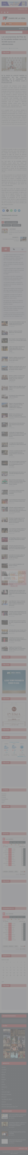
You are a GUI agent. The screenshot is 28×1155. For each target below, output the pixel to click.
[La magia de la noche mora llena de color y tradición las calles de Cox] (5, 622)
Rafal (3, 1082)
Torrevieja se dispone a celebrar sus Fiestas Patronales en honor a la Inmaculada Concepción (17, 1124)
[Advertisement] (14, 137)
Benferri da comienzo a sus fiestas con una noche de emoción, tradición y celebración (17, 415)
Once (3, 802)
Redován (4, 1079)
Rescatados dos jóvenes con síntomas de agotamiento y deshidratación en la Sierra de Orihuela (13, 302)
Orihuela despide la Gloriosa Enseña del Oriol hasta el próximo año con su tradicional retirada (17, 547)
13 (14, 970)
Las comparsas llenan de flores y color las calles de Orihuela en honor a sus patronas (17, 530)
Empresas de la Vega (7, 1104)
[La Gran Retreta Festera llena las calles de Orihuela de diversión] (5, 501)
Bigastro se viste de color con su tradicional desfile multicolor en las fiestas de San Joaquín (17, 368)
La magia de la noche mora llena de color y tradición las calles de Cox (17, 622)
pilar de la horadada (11, 222)
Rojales (3, 1077)
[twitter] (7, 12)
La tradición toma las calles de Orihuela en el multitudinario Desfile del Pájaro (17, 556)
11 (7, 970)
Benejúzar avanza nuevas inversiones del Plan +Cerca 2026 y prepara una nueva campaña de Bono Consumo (14, 308)
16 (24, 970)
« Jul (3, 981)
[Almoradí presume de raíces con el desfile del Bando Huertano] (5, 473)
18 (7, 972)
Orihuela (4, 1067)
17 (3, 972)
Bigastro (3, 1074)
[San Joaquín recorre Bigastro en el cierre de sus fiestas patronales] (5, 340)
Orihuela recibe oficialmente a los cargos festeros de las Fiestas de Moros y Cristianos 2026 (17, 613)
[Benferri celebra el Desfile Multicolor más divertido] (5, 332)
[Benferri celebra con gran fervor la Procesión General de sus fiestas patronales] (5, 359)
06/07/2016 (5, 48)
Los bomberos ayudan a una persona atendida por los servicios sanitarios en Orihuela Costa (13, 284)
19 (10, 972)
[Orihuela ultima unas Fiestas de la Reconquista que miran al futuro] (5, 631)
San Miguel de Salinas (7, 1099)
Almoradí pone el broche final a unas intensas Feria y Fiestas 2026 (17, 425)
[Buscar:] (14, 32)
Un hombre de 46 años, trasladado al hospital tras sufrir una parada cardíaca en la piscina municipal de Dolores (13, 278)
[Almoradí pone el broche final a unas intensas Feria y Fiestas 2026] (5, 424)
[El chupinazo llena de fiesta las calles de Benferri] (5, 397)
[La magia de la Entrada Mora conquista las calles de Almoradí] (5, 444)
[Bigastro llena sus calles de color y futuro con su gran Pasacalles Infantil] (5, 388)
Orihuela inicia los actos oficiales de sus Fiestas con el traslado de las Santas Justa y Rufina (17, 573)
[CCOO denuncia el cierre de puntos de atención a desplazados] (5, 1141)
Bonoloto (4, 794)
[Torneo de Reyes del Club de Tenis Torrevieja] (5, 1133)
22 (21, 972)
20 (14, 972)
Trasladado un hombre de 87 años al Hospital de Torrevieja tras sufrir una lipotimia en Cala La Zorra (13, 296)
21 (17, 972)
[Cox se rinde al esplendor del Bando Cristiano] (5, 565)
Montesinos (4, 1087)
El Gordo (4, 797)
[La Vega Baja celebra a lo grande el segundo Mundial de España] (5, 539)
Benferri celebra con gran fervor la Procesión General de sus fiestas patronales (17, 359)
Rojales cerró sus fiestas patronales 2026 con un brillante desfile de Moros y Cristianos (17, 648)
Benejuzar (4, 1097)
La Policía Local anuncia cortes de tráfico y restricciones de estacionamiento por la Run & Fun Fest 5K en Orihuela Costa (14, 314)
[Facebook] (1, 12)
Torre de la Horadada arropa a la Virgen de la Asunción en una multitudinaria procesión (17, 323)
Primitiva (4, 795)
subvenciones (16, 225)
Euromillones (5, 799)
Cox (2, 1089)
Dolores (3, 1084)
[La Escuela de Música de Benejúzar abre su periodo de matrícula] (5, 1116)
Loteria (3, 801)
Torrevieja (4, 1069)
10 (3, 970)
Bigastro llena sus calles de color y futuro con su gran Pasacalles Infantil (17, 388)
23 (24, 972)
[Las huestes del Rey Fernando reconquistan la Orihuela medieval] (5, 492)
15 (21, 970)
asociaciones (6, 225)
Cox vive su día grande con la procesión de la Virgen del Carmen (16, 583)
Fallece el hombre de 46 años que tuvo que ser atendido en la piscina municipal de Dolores (13, 264)
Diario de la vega (14, 48)
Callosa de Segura (6, 1092)
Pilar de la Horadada (6, 1094)
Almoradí (4, 1072)
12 (10, 970)
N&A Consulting (14, 1153)
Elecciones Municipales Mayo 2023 (10, 1106)
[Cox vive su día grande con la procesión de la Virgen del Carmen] (5, 583)
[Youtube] (4, 12)
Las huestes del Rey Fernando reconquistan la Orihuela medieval (16, 492)
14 (17, 970)
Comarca (4, 1101)
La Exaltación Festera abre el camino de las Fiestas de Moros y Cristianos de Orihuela (17, 639)
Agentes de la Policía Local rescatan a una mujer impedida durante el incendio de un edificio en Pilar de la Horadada (13, 290)
